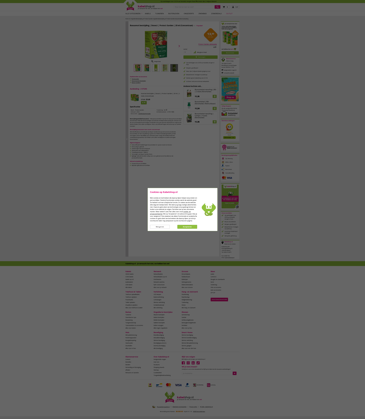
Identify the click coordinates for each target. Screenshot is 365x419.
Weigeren (160, 227)
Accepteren (187, 227)
